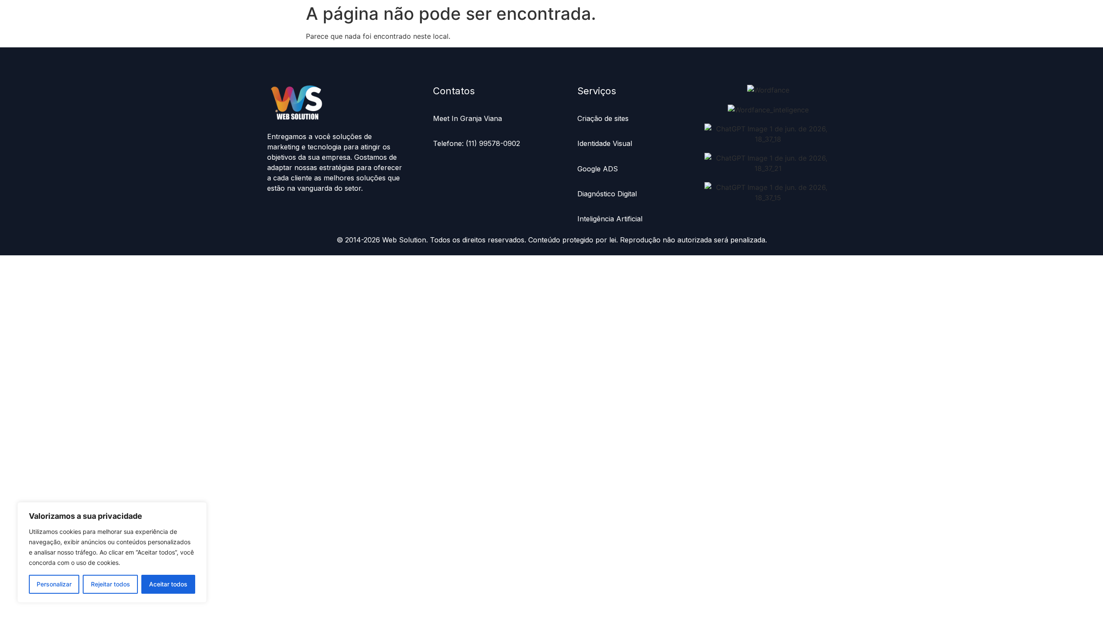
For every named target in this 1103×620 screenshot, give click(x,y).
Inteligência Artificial (609, 218)
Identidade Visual (604, 143)
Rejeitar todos (110, 584)
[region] (112, 552)
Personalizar (54, 584)
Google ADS (597, 168)
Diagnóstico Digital (608, 193)
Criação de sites (603, 118)
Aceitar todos (168, 584)
